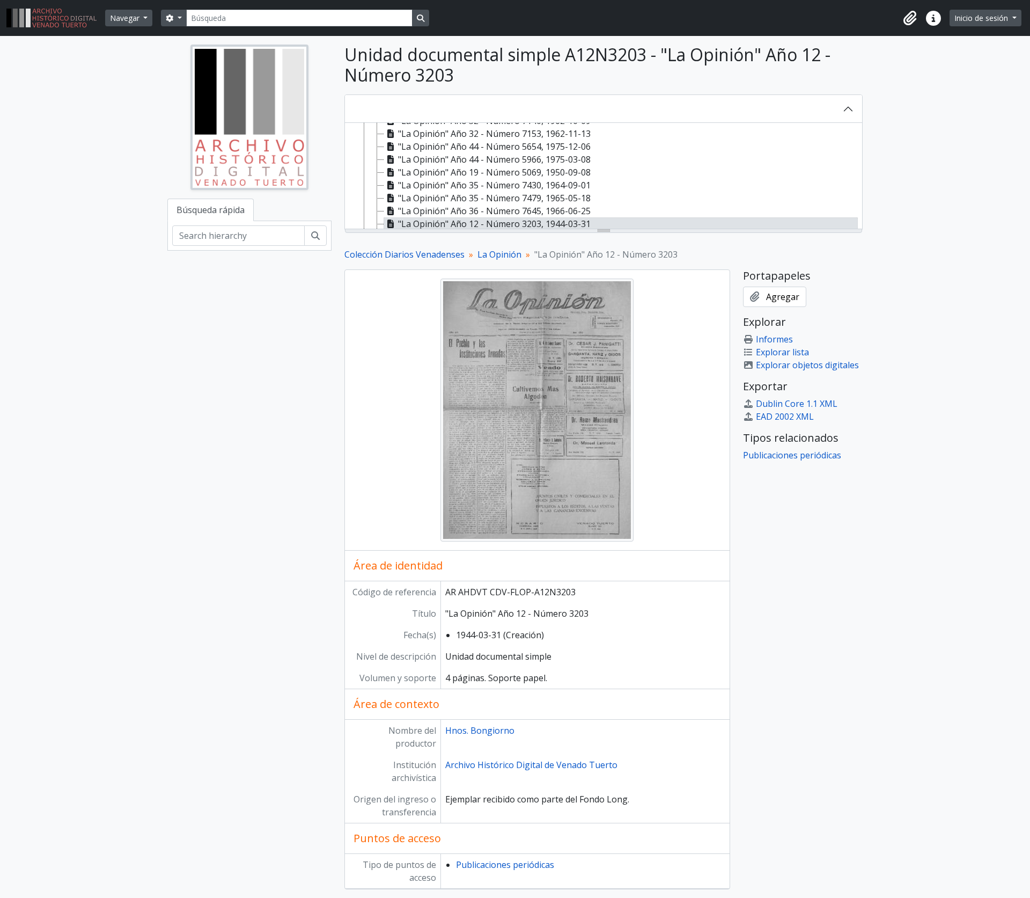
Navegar (126, 18)
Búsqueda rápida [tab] (210, 210)
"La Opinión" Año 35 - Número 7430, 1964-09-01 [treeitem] (494, 185)
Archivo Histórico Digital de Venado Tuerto (531, 765)
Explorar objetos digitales (807, 365)
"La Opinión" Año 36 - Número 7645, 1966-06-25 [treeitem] (494, 211)
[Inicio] (55, 18)
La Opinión (499, 254)
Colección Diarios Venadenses (404, 254)
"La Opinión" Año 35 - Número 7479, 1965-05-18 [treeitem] (494, 198)
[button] (910, 18)
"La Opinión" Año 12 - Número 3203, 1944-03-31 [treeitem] (494, 224)
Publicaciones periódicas (505, 865)
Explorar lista (782, 352)
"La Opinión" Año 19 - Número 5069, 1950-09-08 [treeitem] (494, 172)
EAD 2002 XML (785, 416)
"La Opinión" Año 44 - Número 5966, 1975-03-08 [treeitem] (494, 159)
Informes (774, 339)
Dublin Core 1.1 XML (796, 404)
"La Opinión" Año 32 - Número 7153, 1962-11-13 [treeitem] (494, 134)
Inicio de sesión (982, 18)
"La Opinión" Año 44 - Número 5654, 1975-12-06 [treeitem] (494, 146)
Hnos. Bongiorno (479, 730)
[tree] (603, 176)
